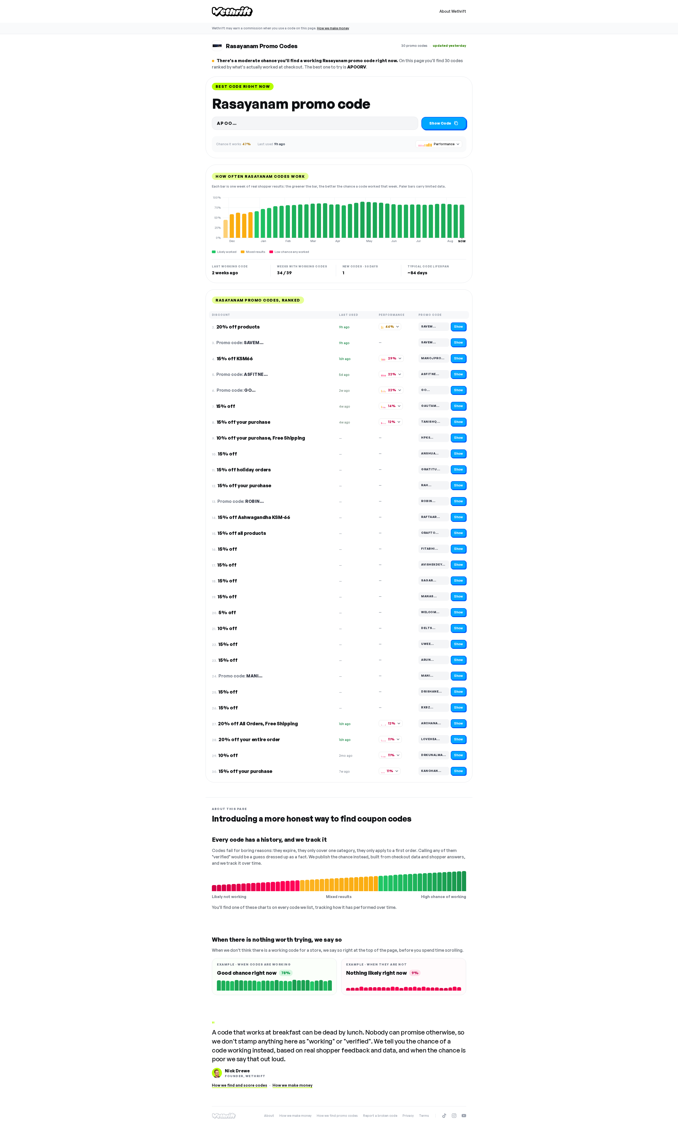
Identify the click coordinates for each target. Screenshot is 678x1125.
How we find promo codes (337, 1116)
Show (458, 327)
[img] (339, 219)
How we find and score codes (239, 1085)
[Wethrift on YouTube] (464, 1115)
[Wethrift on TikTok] (444, 1115)
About (269, 1116)
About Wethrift (452, 11)
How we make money (333, 28)
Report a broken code (380, 1116)
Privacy (408, 1116)
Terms (424, 1116)
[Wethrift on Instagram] (454, 1115)
